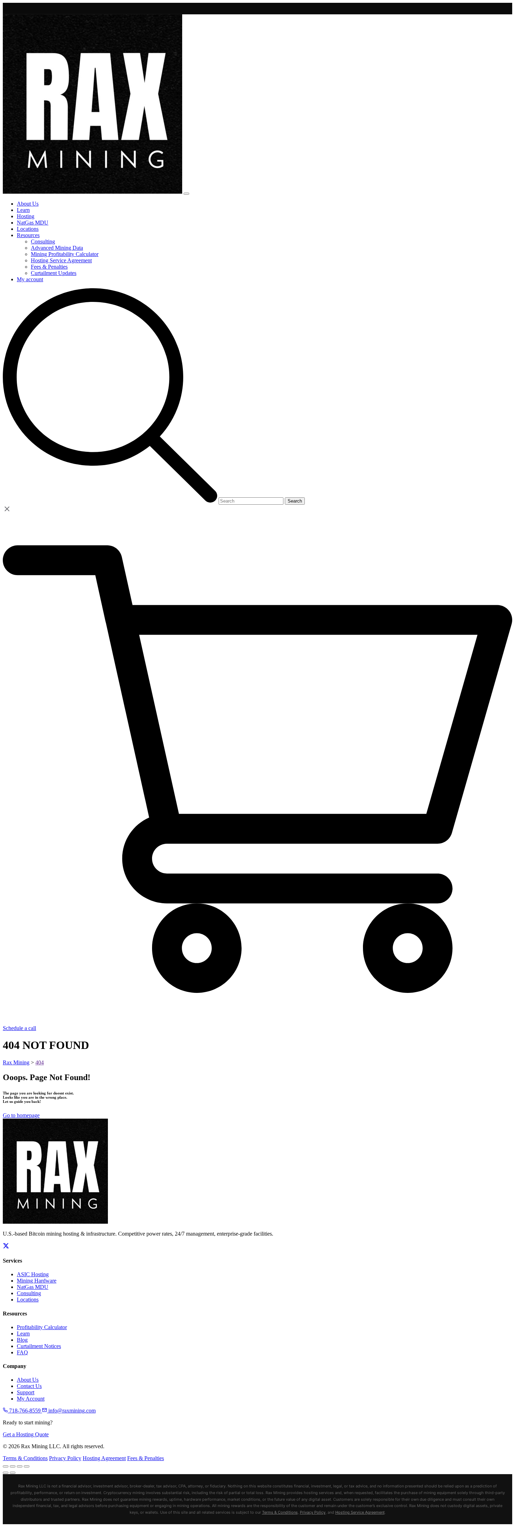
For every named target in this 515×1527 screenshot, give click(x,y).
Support (25, 1392)
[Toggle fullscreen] (12, 1466)
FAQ (22, 1352)
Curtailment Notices (39, 1346)
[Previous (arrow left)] (5, 1473)
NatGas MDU (32, 1287)
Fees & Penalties (145, 1458)
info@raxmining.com (71, 1411)
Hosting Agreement (104, 1458)
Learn (23, 1333)
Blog (22, 1340)
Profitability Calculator (42, 1327)
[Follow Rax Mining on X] (6, 1247)
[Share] (19, 1466)
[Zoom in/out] (5, 1466)
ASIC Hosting (33, 1274)
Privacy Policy (65, 1458)
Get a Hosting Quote (26, 1434)
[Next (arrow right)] (12, 1473)
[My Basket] (257, 1022)
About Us (28, 1380)
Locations (28, 1300)
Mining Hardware (36, 1281)
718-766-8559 (25, 1411)
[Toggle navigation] (186, 194)
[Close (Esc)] (26, 1466)
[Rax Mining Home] (55, 1222)
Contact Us (29, 1386)
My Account (30, 1399)
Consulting (29, 1293)
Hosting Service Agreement (360, 1512)
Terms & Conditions (25, 1458)
